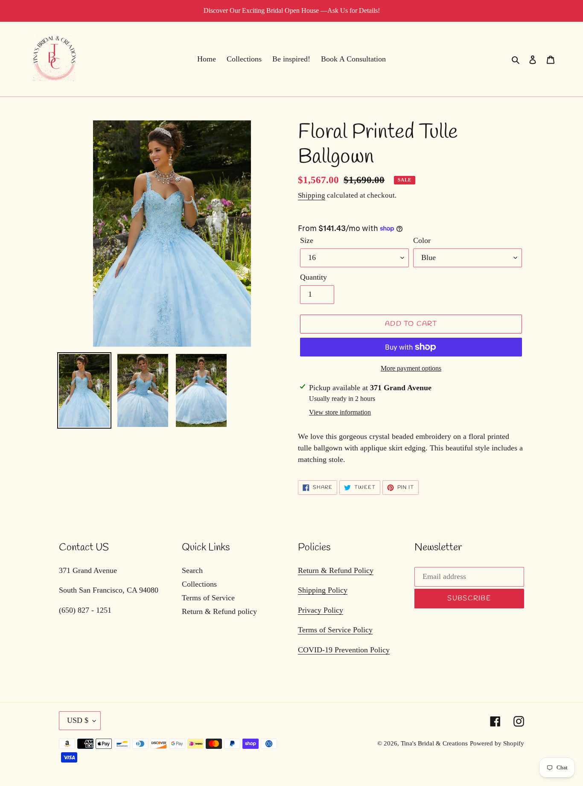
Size (306, 240)
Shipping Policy (322, 590)
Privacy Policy (320, 610)
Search (192, 570)
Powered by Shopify (497, 743)
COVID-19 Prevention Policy (344, 650)
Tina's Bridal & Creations (434, 743)
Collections (199, 584)
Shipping (311, 195)
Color (422, 240)
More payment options (411, 368)
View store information (340, 412)
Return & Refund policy (219, 611)
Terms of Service (208, 597)
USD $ (77, 720)
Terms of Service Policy (335, 629)
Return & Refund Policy (335, 570)
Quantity (313, 277)
